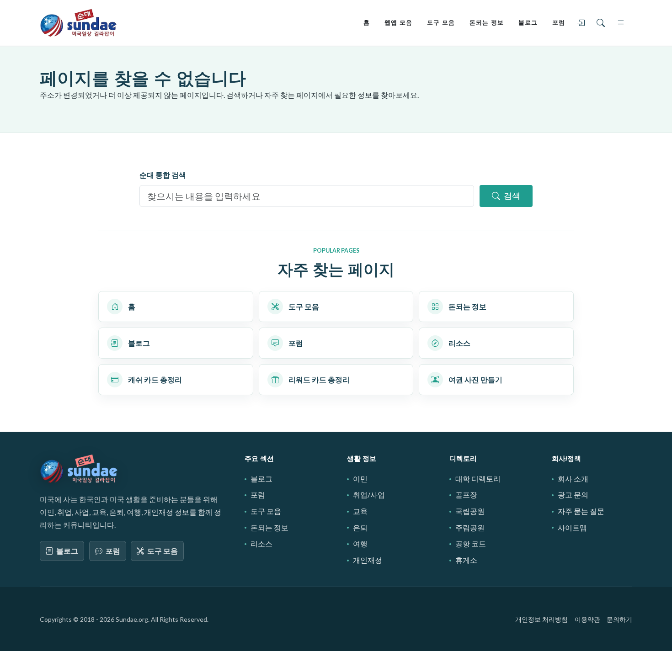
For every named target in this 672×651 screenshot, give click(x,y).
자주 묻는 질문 (581, 511)
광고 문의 (573, 494)
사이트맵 (572, 527)
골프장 (466, 494)
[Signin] (582, 22)
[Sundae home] (79, 469)
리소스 (261, 543)
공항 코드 (470, 543)
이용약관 (587, 619)
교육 (360, 511)
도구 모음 (162, 550)
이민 (360, 478)
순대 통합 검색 (162, 174)
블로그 (67, 550)
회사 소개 (573, 478)
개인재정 (367, 560)
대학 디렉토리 (478, 478)
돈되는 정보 (269, 527)
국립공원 (470, 511)
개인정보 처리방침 (541, 619)
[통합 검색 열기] (602, 22)
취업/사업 (369, 494)
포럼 (113, 550)
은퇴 (360, 527)
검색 (512, 196)
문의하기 (619, 619)
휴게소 (466, 560)
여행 (360, 543)
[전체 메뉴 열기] (622, 22)
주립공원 (470, 527)
